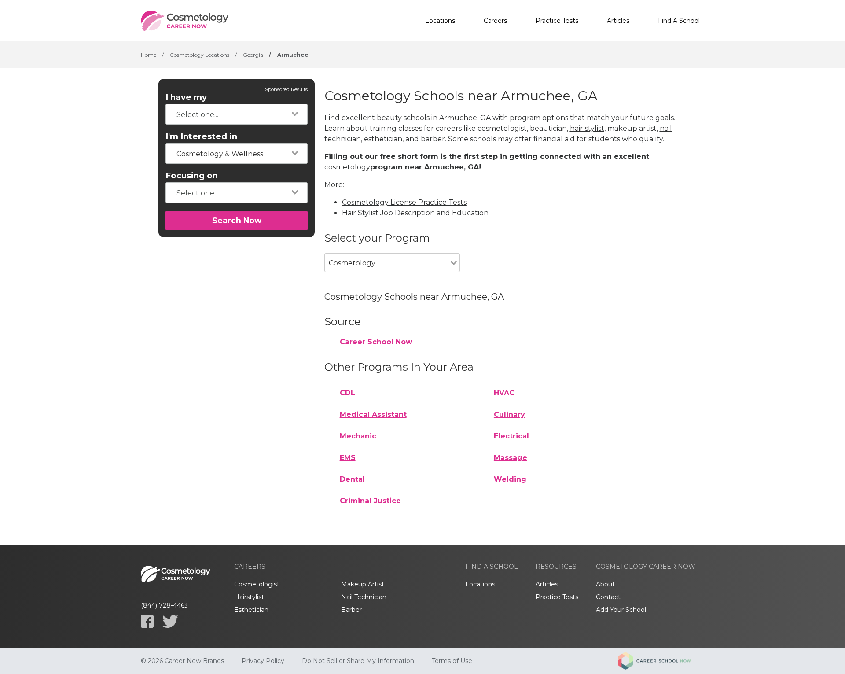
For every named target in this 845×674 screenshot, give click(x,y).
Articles (618, 21)
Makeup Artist (362, 584)
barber (433, 139)
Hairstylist (249, 597)
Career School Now (376, 342)
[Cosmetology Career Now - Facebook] (147, 621)
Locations (440, 21)
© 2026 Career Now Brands (182, 660)
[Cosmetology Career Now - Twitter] (170, 621)
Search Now (236, 220)
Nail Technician (363, 597)
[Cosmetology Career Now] (185, 20)
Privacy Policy (263, 660)
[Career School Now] (661, 661)
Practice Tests (557, 21)
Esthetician (251, 610)
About (605, 584)
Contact (608, 597)
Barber (351, 610)
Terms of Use (452, 660)
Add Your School (621, 610)
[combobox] (236, 114)
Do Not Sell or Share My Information (358, 660)
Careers (495, 21)
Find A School (679, 21)
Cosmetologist (256, 584)
